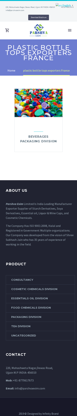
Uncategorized (23, 335)
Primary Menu (69, 30)
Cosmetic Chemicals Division (34, 289)
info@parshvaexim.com (15, 10)
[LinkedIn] (7, 16)
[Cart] (7, 30)
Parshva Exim (14, 204)
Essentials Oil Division (29, 298)
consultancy (22, 279)
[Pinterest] (12, 16)
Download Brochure (38, 17)
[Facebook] (31, 400)
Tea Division (20, 326)
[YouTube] (18, 16)
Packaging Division (26, 317)
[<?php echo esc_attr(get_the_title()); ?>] (38, 146)
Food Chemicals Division (31, 307)
